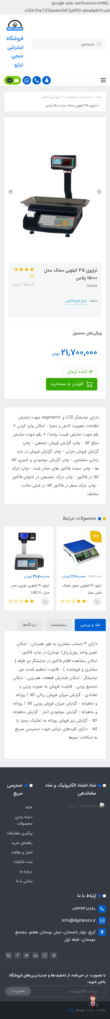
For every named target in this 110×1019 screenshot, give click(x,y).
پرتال (71, 1010)
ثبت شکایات (23, 862)
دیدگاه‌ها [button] (29, 625)
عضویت (18, 991)
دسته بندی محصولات (23, 820)
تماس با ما (24, 881)
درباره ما (26, 871)
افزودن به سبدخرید (67, 384)
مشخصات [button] (58, 625)
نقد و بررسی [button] (90, 625)
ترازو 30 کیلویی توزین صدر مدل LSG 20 (30, 589)
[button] (46, 80)
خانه (28, 807)
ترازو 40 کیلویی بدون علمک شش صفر (82, 589)
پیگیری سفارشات (19, 833)
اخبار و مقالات (21, 852)
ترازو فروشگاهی (76, 300)
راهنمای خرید (21, 843)
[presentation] (99, 192)
